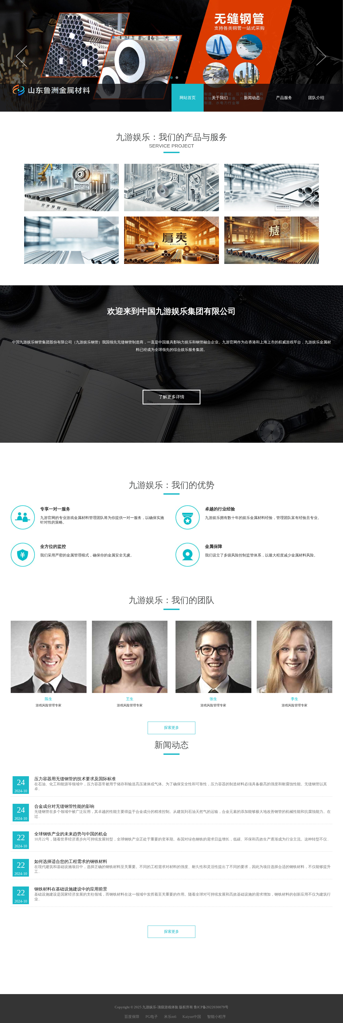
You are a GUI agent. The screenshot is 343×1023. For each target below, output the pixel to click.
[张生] (213, 657)
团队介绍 (316, 98)
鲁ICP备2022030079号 (211, 1007)
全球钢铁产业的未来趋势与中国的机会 (70, 834)
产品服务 (284, 98)
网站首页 (188, 98)
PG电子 (152, 1017)
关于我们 (220, 98)
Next (321, 56)
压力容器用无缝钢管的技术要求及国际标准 (75, 778)
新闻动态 (252, 98)
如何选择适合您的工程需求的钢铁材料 (70, 861)
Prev (22, 56)
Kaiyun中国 (191, 1017)
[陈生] (49, 657)
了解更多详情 (171, 397)
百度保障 (131, 1017)
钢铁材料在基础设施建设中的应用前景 (70, 889)
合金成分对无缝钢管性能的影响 (64, 806)
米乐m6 (170, 1017)
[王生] (130, 657)
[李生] (295, 657)
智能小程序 (216, 1017)
